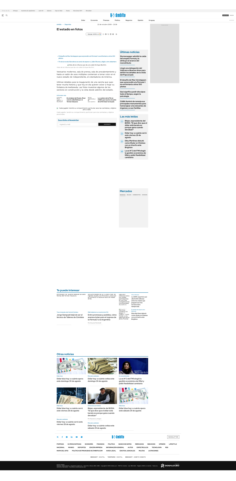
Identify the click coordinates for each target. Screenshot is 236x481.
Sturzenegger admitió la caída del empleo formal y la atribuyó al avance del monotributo (133, 59)
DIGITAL (97, 457)
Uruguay (152, 20)
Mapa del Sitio (62, 451)
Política (117, 20)
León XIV (41, 10)
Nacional (61, 447)
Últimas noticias (74, 444)
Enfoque (15, 10)
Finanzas (106, 20)
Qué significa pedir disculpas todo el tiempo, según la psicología (132, 94)
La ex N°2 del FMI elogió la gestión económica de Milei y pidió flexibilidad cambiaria (135, 154)
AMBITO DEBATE (135, 457)
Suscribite (107, 124)
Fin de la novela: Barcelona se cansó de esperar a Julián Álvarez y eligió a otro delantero (87, 62)
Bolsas (129, 194)
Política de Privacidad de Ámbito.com (87, 451)
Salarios (49, 10)
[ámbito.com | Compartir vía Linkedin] (110, 34)
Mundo (71, 447)
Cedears (144, 194)
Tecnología (157, 447)
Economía (94, 20)
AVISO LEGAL (111, 451)
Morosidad (88, 10)
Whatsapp (82, 437)
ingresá (232, 15)
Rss (166, 447)
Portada (60, 444)
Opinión (140, 20)
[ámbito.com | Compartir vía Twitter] (108, 34)
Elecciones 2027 (77, 10)
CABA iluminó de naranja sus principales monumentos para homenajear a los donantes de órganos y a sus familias (133, 104)
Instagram (67, 437)
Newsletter (231, 20)
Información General (115, 447)
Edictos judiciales (127, 451)
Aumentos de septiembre (28, 10)
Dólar (83, 20)
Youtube (77, 437)
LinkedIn (71, 437)
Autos (130, 447)
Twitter (58, 437)
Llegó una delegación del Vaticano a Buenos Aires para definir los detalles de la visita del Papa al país (133, 71)
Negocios (129, 20)
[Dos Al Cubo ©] (170, 466)
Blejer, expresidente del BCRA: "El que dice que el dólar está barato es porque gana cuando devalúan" (136, 125)
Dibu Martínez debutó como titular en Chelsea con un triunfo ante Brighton (135, 144)
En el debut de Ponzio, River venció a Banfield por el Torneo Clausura (76, 100)
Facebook (62, 437)
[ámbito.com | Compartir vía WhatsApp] (103, 34)
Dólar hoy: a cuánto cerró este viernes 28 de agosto (136, 135)
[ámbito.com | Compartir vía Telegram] (113, 34)
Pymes (68, 10)
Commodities (137, 194)
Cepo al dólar (58, 10)
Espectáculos (142, 447)
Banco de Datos (125, 444)
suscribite (225, 15)
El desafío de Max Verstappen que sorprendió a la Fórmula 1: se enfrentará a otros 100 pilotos (133, 83)
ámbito (59, 24)
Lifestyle (173, 444)
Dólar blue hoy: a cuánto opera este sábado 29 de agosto (132, 409)
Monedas (122, 194)
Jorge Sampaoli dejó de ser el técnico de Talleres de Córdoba (70, 316)
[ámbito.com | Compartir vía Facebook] (106, 34)
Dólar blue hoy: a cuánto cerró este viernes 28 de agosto (70, 409)
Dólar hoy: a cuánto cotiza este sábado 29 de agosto (101, 426)
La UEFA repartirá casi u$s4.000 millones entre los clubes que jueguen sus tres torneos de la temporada (139, 301)
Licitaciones (153, 451)
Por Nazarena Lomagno (94, 419)
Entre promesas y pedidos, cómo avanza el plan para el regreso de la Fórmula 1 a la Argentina (102, 317)
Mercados (139, 444)
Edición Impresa (95, 447)
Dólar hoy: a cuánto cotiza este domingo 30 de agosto (101, 379)
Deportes (68, 24)
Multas (142, 451)
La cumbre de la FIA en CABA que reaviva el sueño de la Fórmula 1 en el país (107, 100)
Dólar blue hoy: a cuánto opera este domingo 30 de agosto (70, 379)
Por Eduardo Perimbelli (94, 323)
